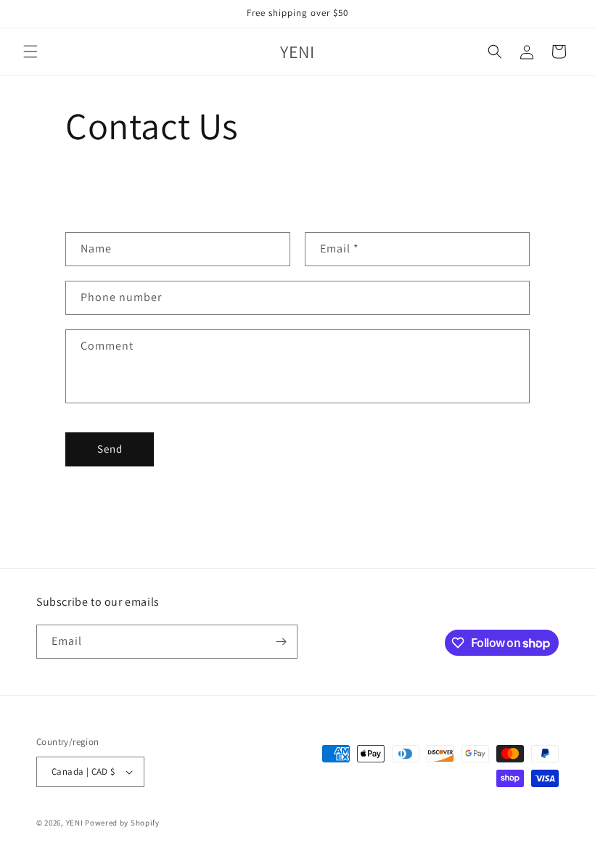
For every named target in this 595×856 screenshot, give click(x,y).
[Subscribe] (281, 642)
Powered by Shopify (122, 823)
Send (110, 449)
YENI (76, 823)
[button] (30, 51)
